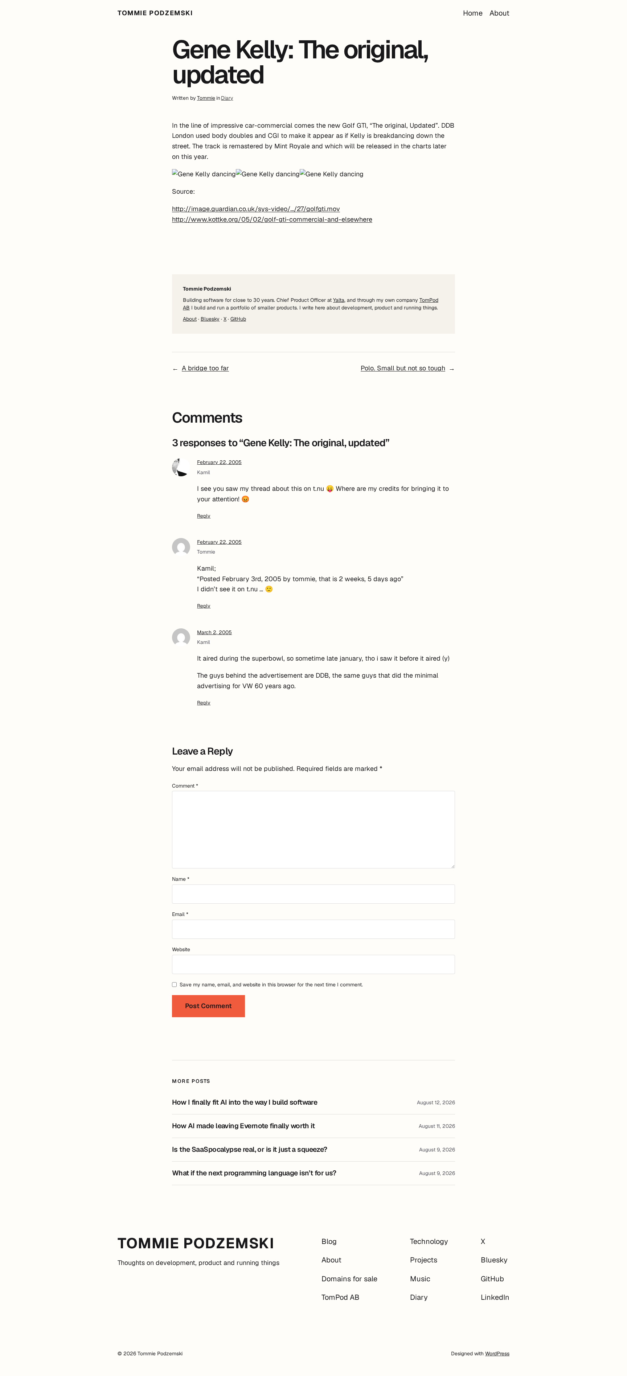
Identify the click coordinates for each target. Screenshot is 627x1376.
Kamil (203, 472)
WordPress (497, 1353)
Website (181, 949)
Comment (185, 786)
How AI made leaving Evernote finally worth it (243, 1126)
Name (180, 879)
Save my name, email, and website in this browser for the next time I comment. (271, 984)
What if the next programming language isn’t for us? (254, 1173)
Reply (203, 516)
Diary (227, 98)
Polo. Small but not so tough (403, 368)
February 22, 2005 (219, 462)
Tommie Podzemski (155, 13)
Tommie (206, 98)
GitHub (238, 319)
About (190, 319)
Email (180, 914)
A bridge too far (205, 368)
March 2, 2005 (214, 632)
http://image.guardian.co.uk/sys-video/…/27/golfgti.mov (256, 209)
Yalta (338, 300)
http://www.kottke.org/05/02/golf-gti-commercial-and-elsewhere (272, 219)
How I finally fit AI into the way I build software (244, 1102)
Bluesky (210, 319)
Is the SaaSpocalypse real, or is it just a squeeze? (249, 1149)
